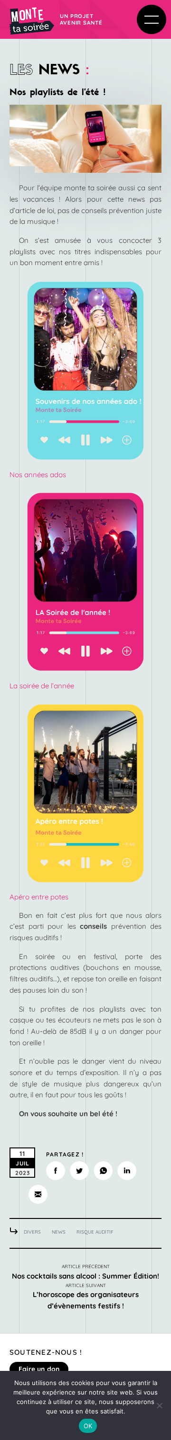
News (59, 1232)
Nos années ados (38, 474)
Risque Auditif (95, 1232)
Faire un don (39, 1369)
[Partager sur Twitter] (79, 1170)
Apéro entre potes (39, 896)
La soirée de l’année (42, 685)
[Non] (159, 1405)
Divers (32, 1232)
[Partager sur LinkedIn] (126, 1170)
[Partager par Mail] (38, 1194)
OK (88, 1426)
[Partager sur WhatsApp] (103, 1170)
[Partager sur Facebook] (55, 1170)
